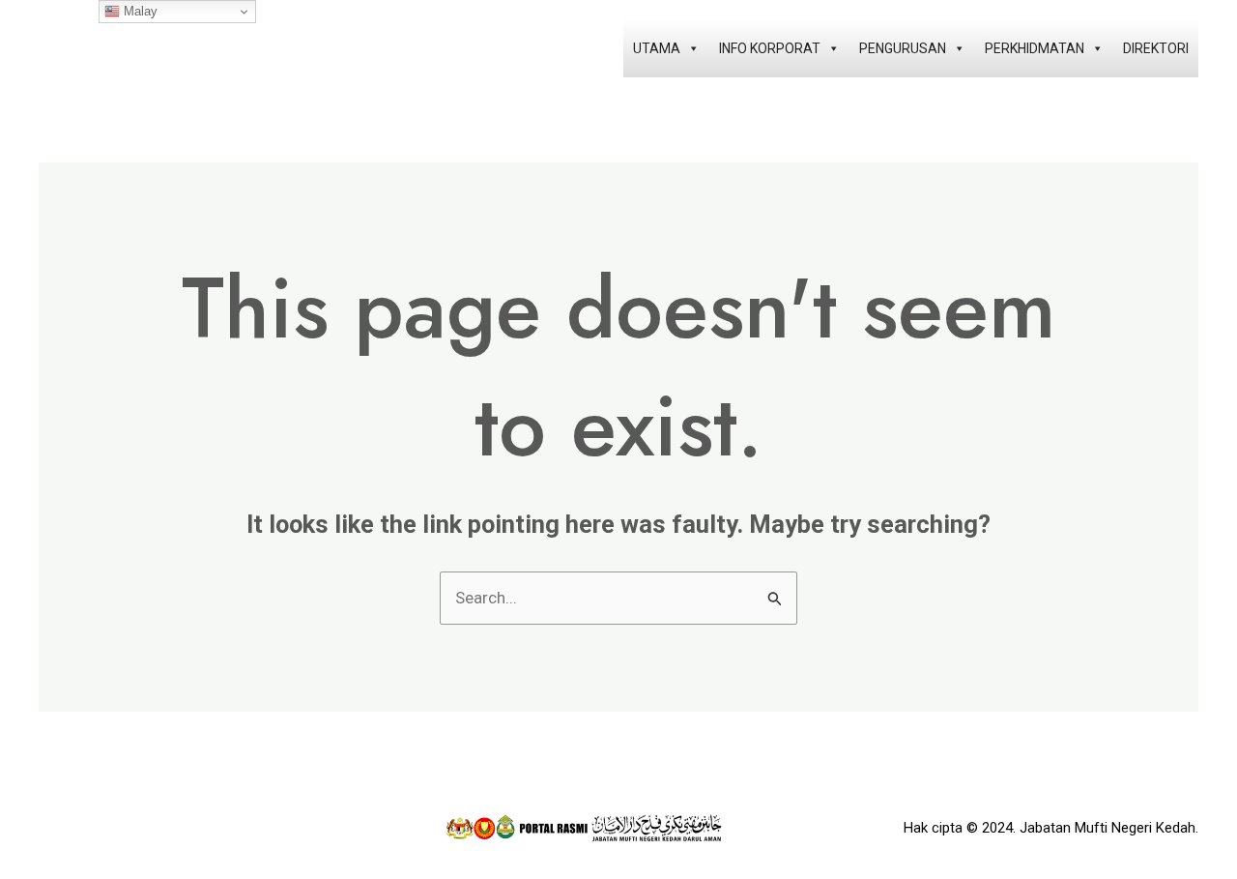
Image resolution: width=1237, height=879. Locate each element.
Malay (139, 11)
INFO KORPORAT (769, 48)
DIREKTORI (1156, 48)
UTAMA (656, 48)
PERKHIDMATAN (1034, 48)
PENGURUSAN (902, 48)
